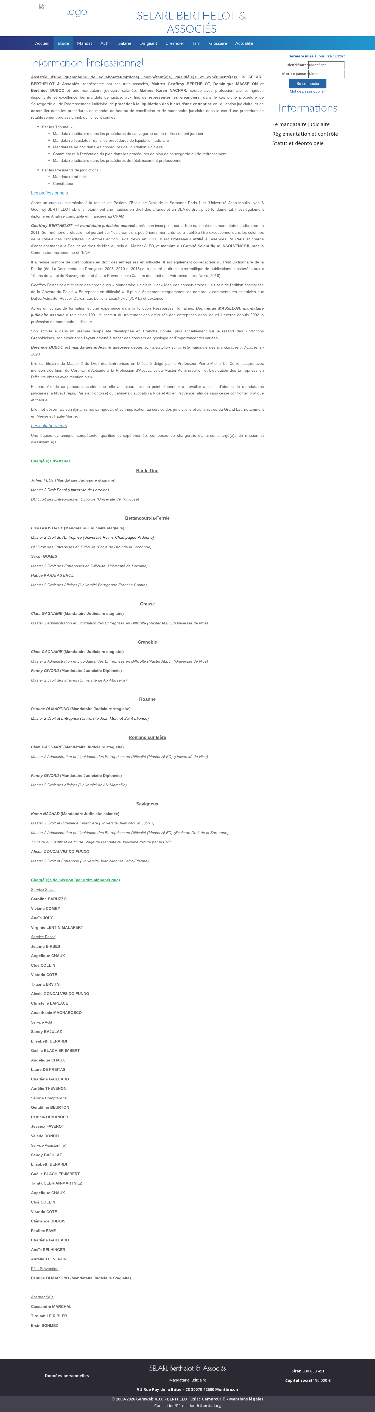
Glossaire (218, 43)
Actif (105, 43)
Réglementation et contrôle (305, 133)
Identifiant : (297, 65)
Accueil (42, 43)
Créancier (175, 43)
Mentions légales (246, 1399)
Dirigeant (148, 43)
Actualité (244, 43)
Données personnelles (67, 1375)
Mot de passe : (295, 73)
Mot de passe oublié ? (308, 91)
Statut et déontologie (298, 143)
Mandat (84, 43)
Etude (63, 43)
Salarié (124, 43)
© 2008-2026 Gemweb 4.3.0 (137, 1399)
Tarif (196, 43)
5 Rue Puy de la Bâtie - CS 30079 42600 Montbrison (188, 1389)
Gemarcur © (214, 1399)
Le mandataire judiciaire (301, 124)
